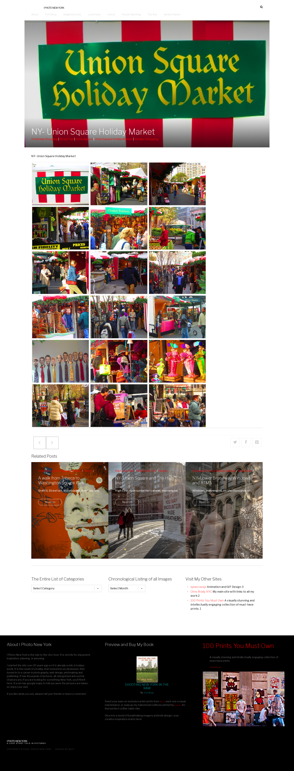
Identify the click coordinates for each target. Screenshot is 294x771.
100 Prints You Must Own (207, 600)
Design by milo (64, 749)
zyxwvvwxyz (198, 586)
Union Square (84, 139)
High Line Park (124, 470)
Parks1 (111, 14)
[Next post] (52, 442)
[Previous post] (39, 442)
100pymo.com (216, 667)
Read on (50, 502)
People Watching (131, 14)
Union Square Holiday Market (114, 139)
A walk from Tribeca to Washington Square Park (61, 480)
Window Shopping (146, 139)
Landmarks (94, 14)
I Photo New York (54, 7)
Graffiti (88, 470)
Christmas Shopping (44, 139)
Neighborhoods (72, 14)
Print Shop (51, 14)
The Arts (152, 14)
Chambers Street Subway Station (59, 470)
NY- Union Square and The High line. (144, 480)
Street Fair (67, 139)
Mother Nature (172, 14)
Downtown (245, 470)
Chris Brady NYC (201, 591)
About (34, 14)
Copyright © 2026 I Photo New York (29, 749)
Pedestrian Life (146, 470)
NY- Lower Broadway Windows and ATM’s (221, 480)
